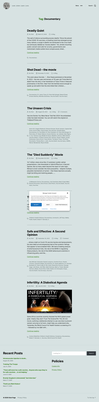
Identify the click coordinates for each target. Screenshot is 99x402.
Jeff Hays (62, 217)
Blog (54, 34)
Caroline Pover (58, 262)
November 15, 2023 (43, 73)
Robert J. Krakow (39, 137)
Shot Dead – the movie (41, 69)
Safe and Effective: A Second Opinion (46, 233)
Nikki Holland (66, 135)
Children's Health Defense (36, 217)
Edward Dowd (63, 94)
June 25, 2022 (42, 286)
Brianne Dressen (50, 128)
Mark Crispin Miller (64, 181)
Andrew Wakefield (34, 336)
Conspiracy (58, 336)
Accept (36, 204)
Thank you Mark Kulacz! (11, 384)
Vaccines (35, 185)
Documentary (33, 57)
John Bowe (36, 267)
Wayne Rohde (44, 142)
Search (91, 353)
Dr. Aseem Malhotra (58, 263)
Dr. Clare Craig (39, 265)
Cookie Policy (45, 208)
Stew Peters (51, 183)
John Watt (42, 267)
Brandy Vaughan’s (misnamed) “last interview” (19, 378)
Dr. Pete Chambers (51, 132)
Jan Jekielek (60, 134)
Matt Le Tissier (59, 267)
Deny (48, 204)
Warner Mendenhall (34, 142)
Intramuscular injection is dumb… (15, 358)
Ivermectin (56, 217)
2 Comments (63, 112)
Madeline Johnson (57, 135)
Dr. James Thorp (42, 94)
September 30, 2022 (44, 238)
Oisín (32, 34)
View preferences (61, 204)
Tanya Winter (48, 139)
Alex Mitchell (33, 262)
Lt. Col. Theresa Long (35, 135)
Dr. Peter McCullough (53, 94)
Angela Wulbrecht (40, 128)
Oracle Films (42, 268)
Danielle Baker (61, 130)
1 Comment (65, 238)
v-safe (46, 141)
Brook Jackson (60, 128)
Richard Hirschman (34, 183)
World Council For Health (54, 338)
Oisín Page (12, 397)
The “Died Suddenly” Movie (45, 154)
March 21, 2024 (42, 34)
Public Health (33, 219)
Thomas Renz (40, 141)
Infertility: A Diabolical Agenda (47, 282)
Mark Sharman (50, 267)
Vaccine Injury (63, 96)
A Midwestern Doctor (35, 181)
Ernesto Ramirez (33, 96)
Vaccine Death (54, 96)
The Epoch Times (57, 139)
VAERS (68, 141)
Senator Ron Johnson (50, 137)
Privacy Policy (53, 208)
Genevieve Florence (57, 265)
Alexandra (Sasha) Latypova (45, 262)
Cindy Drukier (44, 130)
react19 (31, 137)
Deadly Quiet (35, 30)
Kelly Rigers (67, 134)
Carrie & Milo (36, 130)
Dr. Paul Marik (41, 132)
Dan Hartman (52, 130)
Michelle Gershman (44, 96)
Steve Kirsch (40, 139)
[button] (67, 193)
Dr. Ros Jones (47, 265)
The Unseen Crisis (39, 108)
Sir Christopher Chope (60, 268)
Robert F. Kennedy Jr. (43, 219)
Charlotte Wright (39, 263)
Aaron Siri (32, 128)
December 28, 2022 (43, 158)
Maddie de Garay (46, 135)
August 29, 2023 (42, 112)
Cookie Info (56, 366)
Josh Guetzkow (54, 181)
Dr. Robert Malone (41, 134)
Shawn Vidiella (61, 137)
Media (67, 217)
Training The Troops (10, 364)
